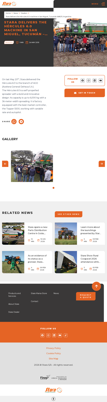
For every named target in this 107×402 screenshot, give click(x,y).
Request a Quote (85, 296)
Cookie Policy (53, 353)
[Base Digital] (53, 399)
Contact (34, 301)
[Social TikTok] (65, 335)
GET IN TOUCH (86, 93)
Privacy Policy (53, 348)
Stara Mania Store (39, 293)
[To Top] (96, 286)
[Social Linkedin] (53, 335)
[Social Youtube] (59, 335)
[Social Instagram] (47, 335)
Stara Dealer (13, 312)
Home (8, 13)
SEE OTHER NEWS (68, 214)
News (16, 13)
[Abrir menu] (103, 4)
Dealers (24, 13)
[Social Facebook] (41, 335)
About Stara (13, 304)
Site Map (53, 358)
